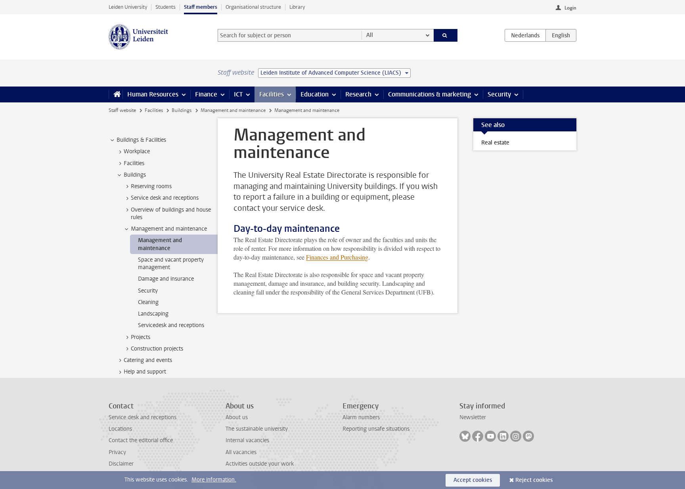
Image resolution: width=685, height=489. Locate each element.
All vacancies (241, 452)
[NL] (525, 35)
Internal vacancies (247, 440)
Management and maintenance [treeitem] (169, 229)
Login (570, 8)
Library (297, 7)
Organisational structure (253, 7)
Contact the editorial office (141, 440)
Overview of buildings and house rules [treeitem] (171, 213)
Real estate (495, 142)
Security (499, 94)
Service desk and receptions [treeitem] (165, 198)
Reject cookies (534, 480)
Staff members (200, 7)
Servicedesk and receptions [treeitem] (171, 325)
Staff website (122, 110)
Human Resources (152, 94)
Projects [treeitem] (140, 337)
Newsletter (472, 417)
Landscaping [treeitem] (153, 314)
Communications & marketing (429, 94)
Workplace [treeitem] (137, 151)
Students (165, 7)
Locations (120, 429)
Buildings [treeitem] (135, 175)
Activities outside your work (260, 464)
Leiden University (128, 7)
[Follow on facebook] (477, 436)
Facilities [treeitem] (134, 163)
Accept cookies (472, 480)
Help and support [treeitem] (145, 371)
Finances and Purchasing (337, 257)
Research (358, 94)
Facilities (271, 94)
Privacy (117, 452)
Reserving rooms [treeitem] (151, 186)
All (369, 35)
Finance (206, 94)
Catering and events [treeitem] (148, 360)
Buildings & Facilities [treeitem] (141, 140)
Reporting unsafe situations (375, 429)
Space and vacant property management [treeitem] (171, 263)
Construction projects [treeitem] (157, 348)
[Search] (446, 35)
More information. (213, 479)
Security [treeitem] (148, 291)
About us (237, 417)
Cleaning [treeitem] (148, 302)
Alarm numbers (361, 417)
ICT (238, 94)
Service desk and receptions (142, 417)
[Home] (115, 94)
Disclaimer (121, 464)
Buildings (181, 110)
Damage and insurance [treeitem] (166, 279)
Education (314, 94)
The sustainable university (257, 429)
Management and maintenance (233, 110)
